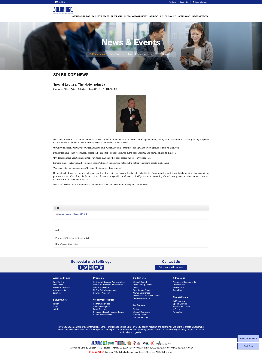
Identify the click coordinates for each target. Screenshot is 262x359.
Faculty (56, 304)
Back (57, 230)
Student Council (140, 282)
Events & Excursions (137, 54)
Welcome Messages (62, 287)
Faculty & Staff (100, 16)
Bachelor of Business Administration (109, 282)
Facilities (136, 309)
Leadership (58, 285)
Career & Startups (200, 2)
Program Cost (179, 285)
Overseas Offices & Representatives (108, 312)
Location (57, 293)
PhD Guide (172, 2)
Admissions (184, 16)
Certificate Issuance (141, 298)
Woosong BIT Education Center (146, 296)
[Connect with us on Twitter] (85, 267)
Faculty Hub (184, 2)
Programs (116, 16)
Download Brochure (248, 338)
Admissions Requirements (184, 282)
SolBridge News (97, 54)
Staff (55, 306)
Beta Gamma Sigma (142, 290)
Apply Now (248, 346)
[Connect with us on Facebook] (80, 267)
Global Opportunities (135, 16)
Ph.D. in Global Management (105, 290)
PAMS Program (100, 309)
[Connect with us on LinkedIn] (101, 267)
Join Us (56, 309)
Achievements (59, 290)
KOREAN (62, 2)
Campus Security (140, 317)
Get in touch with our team (171, 267)
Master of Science (101, 287)
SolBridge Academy (101, 293)
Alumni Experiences (141, 293)
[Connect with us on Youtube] (96, 267)
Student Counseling (141, 312)
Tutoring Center (140, 315)
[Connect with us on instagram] (91, 267)
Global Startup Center (142, 285)
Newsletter (167, 54)
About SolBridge (81, 16)
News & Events (200, 16)
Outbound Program (101, 306)
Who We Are (58, 282)
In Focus (154, 54)
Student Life (156, 16)
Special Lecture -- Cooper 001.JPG (72, 214)
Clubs (135, 287)
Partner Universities (101, 304)
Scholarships (178, 287)
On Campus (170, 16)
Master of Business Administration (108, 285)
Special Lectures (116, 54)
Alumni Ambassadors (102, 315)
